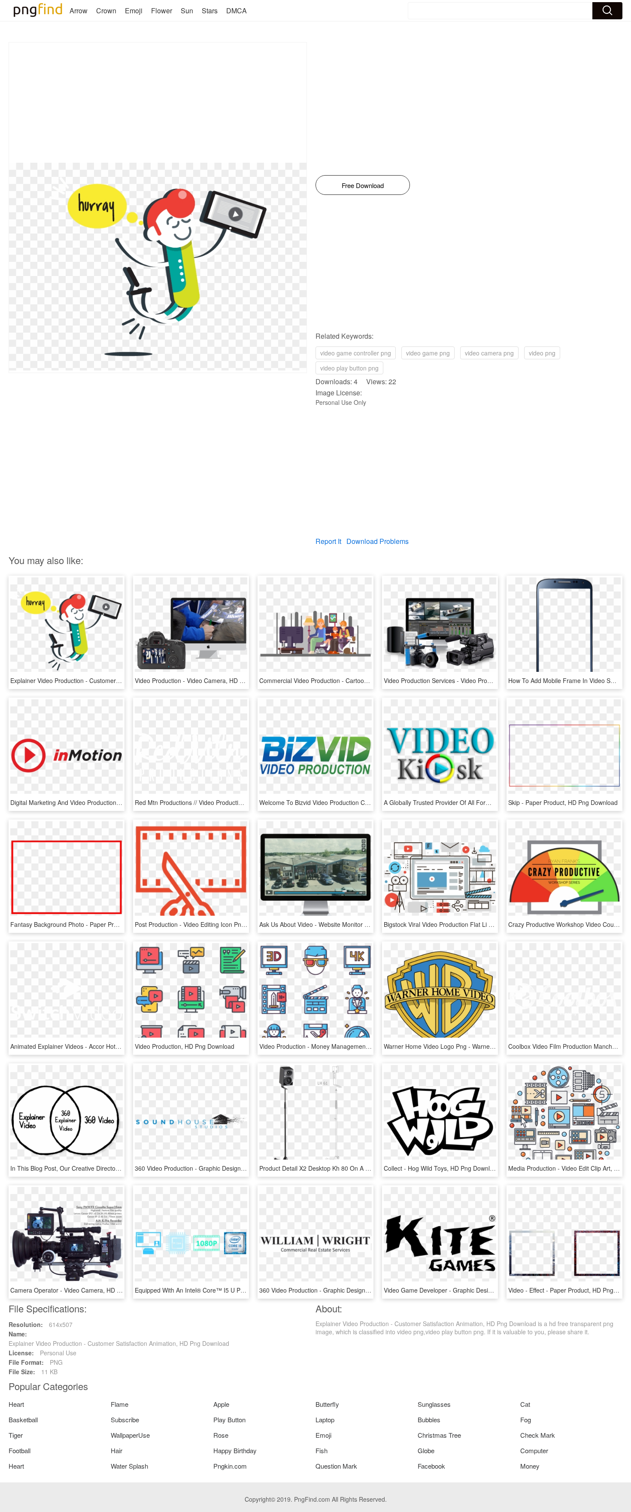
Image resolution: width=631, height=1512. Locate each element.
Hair (116, 1450)
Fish (322, 1450)
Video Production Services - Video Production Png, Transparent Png (476, 680)
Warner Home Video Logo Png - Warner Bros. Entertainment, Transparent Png (490, 1046)
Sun (187, 10)
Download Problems (377, 541)
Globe (426, 1450)
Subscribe (125, 1419)
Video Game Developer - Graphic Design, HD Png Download (466, 1290)
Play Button (229, 1419)
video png (542, 353)
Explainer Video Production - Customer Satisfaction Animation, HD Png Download (120, 680)
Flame (119, 1404)
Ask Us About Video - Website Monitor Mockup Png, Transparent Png (353, 924)
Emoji (134, 10)
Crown (106, 10)
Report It (328, 541)
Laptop (325, 1419)
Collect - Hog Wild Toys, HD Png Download (442, 1168)
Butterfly (327, 1404)
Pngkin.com (230, 1465)
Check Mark (537, 1434)
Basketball (23, 1419)
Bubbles (429, 1419)
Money (530, 1465)
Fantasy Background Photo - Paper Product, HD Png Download (96, 924)
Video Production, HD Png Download (184, 1046)
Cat (525, 1404)
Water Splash (129, 1465)
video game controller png (355, 353)
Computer (534, 1450)
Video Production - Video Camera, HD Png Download (207, 680)
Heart (16, 1404)
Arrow (79, 10)
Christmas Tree (439, 1434)
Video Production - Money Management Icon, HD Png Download (346, 1046)
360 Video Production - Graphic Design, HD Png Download (214, 1168)
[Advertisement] (157, 103)
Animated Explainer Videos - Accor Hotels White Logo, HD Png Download (109, 1046)
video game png (428, 353)
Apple (221, 1404)
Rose (220, 1434)
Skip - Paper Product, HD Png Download (563, 802)
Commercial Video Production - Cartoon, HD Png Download (340, 680)
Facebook (431, 1465)
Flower (161, 10)
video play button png (349, 368)
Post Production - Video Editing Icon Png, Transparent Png (214, 924)
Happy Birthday (235, 1450)
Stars (210, 10)
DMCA (236, 10)
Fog (525, 1419)
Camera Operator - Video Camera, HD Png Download (83, 1290)
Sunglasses (434, 1404)
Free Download (363, 185)
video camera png (489, 353)
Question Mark (336, 1465)
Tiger (16, 1434)
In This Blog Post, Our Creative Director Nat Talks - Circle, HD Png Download (114, 1168)
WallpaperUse (130, 1434)
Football (19, 1450)
